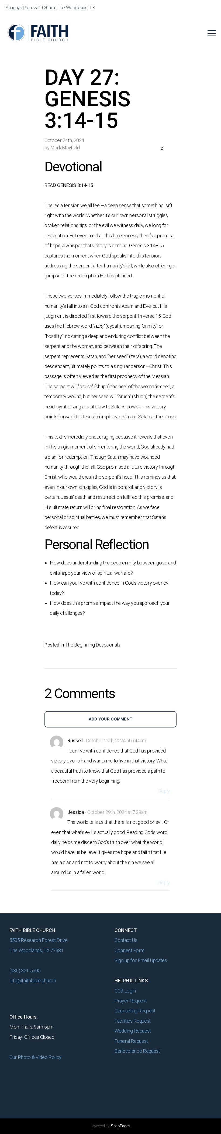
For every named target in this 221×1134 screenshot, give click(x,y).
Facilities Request (133, 1021)
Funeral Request (132, 1041)
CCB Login (126, 991)
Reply (164, 791)
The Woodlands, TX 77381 (36, 950)
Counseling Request (135, 1010)
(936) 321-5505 (24, 970)
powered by (110, 1126)
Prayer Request (131, 1001)
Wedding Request (133, 1031)
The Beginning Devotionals (92, 645)
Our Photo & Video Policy (36, 1057)
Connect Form (130, 950)
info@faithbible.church (32, 980)
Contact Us (126, 940)
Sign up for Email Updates (141, 960)
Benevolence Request (138, 1051)
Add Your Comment (111, 719)
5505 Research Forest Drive (38, 940)
